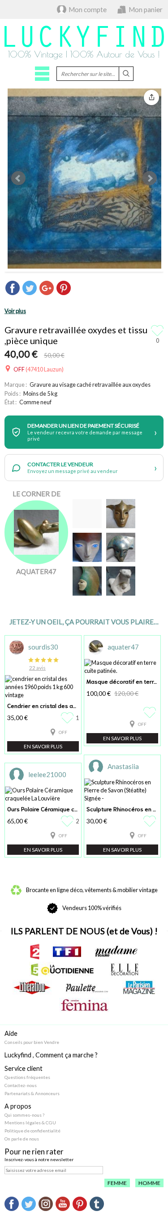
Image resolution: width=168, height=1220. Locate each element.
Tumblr (97, 1204)
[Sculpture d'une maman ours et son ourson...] (120, 581)
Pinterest (80, 1204)
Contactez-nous (20, 1085)
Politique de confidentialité (32, 1130)
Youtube (63, 1204)
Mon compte (88, 9)
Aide (10, 1033)
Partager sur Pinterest (63, 288)
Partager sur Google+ (46, 288)
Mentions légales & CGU (30, 1122)
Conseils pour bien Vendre (31, 1042)
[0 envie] (150, 712)
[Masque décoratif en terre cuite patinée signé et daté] (87, 547)
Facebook (11, 1204)
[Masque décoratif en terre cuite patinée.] (120, 513)
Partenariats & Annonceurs (32, 1093)
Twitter (29, 1204)
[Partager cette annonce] (151, 97)
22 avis (37, 667)
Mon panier (146, 9)
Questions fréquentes (27, 1077)
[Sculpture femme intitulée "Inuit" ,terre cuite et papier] (87, 513)
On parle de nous (21, 1138)
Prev (18, 178)
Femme (117, 1183)
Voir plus (15, 310)
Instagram (46, 1204)
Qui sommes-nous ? (24, 1115)
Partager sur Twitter (29, 288)
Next (149, 178)
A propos (17, 1106)
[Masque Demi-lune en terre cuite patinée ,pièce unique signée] (87, 581)
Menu (42, 73)
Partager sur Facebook (12, 288)
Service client (23, 1068)
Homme (149, 1183)
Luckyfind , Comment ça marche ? (51, 1055)
